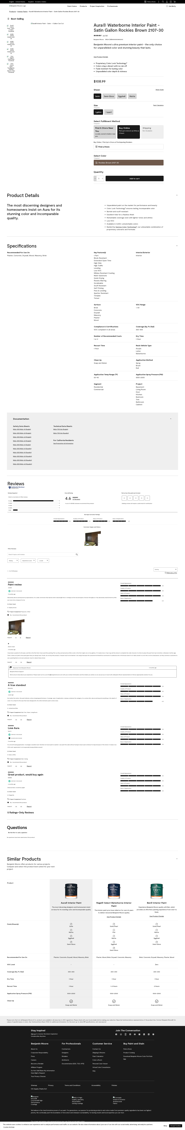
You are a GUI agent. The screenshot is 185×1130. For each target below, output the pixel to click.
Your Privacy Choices (38, 1076)
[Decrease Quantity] (95, 178)
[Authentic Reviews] (16, 487)
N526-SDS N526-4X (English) (22, 437)
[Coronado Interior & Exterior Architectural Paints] (122, 1100)
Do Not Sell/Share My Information (43, 1070)
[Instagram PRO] (125, 1034)
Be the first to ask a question (17, 832)
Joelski (10, 587)
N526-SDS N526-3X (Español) (22, 460)
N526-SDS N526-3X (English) (22, 433)
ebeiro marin (11, 646)
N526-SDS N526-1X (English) (22, 429)
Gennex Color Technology (126, 227)
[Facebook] (116, 1035)
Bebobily (10, 688)
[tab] (11, 28)
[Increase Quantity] (102, 178)
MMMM (10, 777)
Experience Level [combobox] (27, 560)
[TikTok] (153, 1035)
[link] (171, 2)
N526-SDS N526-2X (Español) (22, 456)
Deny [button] (165, 1126)
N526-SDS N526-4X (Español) (22, 464)
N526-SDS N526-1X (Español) (22, 452)
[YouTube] (130, 1035)
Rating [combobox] (11, 560)
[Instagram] (121, 1035)
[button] (37, 2)
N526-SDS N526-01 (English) (22, 445)
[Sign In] (167, 2)
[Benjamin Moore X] (139, 1035)
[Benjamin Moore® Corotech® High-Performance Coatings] (40, 1100)
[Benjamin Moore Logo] (17, 6)
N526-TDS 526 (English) (60, 429)
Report (28, 637)
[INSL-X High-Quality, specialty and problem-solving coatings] (81, 1100)
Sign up (33, 1034)
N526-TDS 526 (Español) (61, 433)
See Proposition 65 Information (63, 443)
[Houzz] (144, 1035)
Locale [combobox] (41, 560)
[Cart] (174, 2)
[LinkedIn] (148, 1035)
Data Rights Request (38, 1073)
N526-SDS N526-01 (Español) (22, 448)
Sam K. (10, 731)
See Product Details (101, 57)
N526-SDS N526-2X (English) (22, 441)
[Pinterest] (135, 1035)
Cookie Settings (8, 1127)
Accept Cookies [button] (175, 1126)
